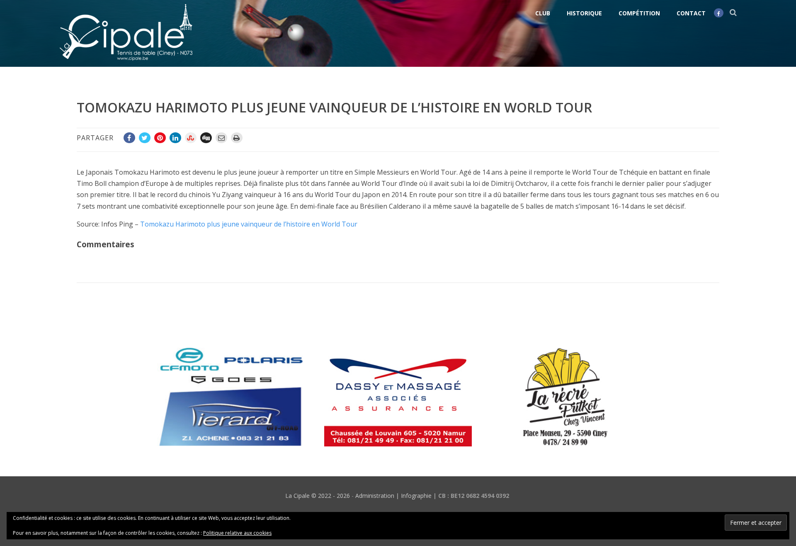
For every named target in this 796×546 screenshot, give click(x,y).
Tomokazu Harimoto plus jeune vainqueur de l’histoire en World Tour (248, 224)
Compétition (639, 13)
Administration (374, 496)
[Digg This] (206, 137)
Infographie (416, 496)
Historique (584, 13)
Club (542, 13)
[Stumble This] (191, 137)
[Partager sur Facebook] (129, 137)
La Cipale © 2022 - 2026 (317, 496)
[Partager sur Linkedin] (175, 137)
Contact (691, 13)
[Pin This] (160, 137)
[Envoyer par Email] (221, 137)
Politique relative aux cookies (237, 532)
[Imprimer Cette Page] (237, 137)
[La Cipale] (126, 62)
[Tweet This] (144, 137)
